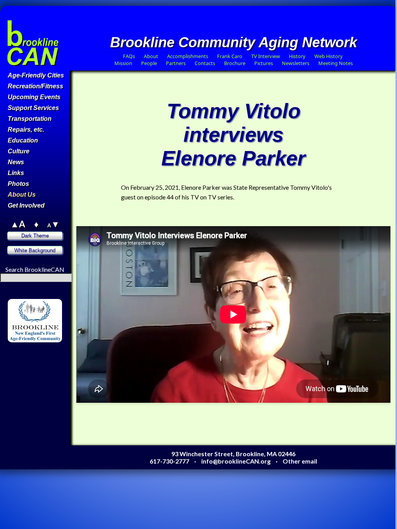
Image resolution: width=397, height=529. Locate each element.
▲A (17, 224)
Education (23, 140)
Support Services (33, 108)
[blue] (26, 360)
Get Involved (26, 205)
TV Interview (265, 56)
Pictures (263, 63)
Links (16, 173)
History (297, 56)
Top (53, 56)
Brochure (234, 63)
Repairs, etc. (26, 129)
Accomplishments (187, 56)
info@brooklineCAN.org (236, 461)
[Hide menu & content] (16, 346)
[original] (54, 353)
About (151, 56)
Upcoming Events (34, 97)
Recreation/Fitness (35, 86)
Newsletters (295, 63)
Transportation (30, 118)
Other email (300, 461)
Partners (176, 63)
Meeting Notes (335, 63)
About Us (22, 194)
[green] (35, 353)
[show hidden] (16, 295)
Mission (123, 63)
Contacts (205, 63)
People (149, 63)
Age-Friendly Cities (36, 75)
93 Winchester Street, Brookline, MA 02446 (233, 453)
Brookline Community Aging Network (233, 42)
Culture (18, 151)
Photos (18, 183)
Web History (328, 56)
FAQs (129, 56)
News (16, 162)
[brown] (16, 353)
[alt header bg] (45, 360)
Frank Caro (229, 56)
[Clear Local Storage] (54, 295)
